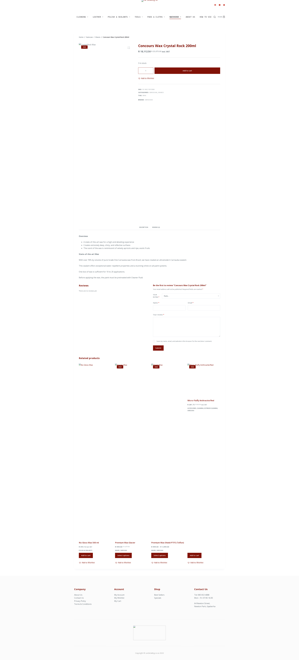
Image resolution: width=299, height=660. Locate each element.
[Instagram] (219, 5)
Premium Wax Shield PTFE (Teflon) (167, 542)
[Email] (224, 5)
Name (156, 303)
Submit (158, 348)
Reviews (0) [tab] (156, 227)
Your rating (156, 296)
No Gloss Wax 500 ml (89, 542)
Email (190, 303)
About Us (190, 17)
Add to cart (187, 70)
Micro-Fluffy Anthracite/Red (200, 400)
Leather (97, 17)
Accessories (191, 408)
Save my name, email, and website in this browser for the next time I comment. (184, 341)
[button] (146, 78)
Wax (144, 95)
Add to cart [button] (86, 555)
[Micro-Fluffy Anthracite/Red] (203, 379)
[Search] (215, 17)
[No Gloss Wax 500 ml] (95, 450)
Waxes (161, 92)
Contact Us (79, 598)
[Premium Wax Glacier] (131, 450)
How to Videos (207, 17)
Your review (158, 314)
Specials (157, 598)
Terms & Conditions (83, 604)
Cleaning (81, 17)
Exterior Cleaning (211, 408)
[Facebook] (215, 5)
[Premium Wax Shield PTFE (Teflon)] (167, 450)
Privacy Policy (80, 601)
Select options (123, 555)
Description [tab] (143, 227)
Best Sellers (159, 595)
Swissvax (174, 17)
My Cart (117, 601)
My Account (119, 595)
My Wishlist (119, 598)
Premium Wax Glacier (125, 542)
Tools (138, 17)
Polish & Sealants (118, 17)
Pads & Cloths (155, 17)
